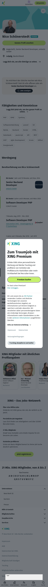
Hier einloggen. (13, 288)
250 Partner (28, 296)
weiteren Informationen (21, 318)
